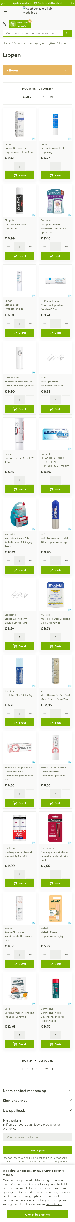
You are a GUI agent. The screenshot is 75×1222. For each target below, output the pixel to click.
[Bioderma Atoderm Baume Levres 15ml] (19, 594)
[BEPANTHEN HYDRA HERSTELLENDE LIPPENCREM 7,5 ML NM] (55, 434)
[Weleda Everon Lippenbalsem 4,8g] (55, 908)
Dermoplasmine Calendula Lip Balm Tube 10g (19, 775)
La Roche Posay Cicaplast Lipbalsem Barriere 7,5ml (52, 305)
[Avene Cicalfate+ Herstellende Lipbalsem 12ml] (19, 908)
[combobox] (33, 33)
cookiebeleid (54, 1204)
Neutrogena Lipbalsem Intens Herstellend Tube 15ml (54, 856)
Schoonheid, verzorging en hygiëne (34, 43)
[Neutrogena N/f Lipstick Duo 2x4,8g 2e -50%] (19, 828)
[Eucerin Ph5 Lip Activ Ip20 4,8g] (19, 434)
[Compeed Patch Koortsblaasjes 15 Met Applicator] (55, 200)
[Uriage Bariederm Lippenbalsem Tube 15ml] (19, 124)
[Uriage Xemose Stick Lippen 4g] (55, 124)
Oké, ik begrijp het (37, 1214)
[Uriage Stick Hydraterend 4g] (19, 281)
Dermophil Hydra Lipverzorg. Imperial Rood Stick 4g (52, 1016)
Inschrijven (37, 1150)
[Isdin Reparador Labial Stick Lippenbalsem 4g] (55, 514)
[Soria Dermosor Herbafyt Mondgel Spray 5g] (19, 988)
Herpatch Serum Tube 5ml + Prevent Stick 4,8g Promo (18, 542)
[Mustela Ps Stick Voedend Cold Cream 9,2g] (55, 594)
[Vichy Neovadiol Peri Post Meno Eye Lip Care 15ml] (55, 671)
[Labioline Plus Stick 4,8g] (19, 671)
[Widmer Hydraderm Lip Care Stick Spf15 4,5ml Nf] (19, 357)
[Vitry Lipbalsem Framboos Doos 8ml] (55, 357)
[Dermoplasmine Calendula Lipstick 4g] (55, 747)
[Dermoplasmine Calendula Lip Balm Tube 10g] (19, 747)
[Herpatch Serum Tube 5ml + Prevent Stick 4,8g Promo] (19, 514)
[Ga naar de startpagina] (41, 13)
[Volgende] (51, 1069)
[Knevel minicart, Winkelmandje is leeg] (12, 24)
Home (6, 43)
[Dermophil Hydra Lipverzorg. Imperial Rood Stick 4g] (55, 988)
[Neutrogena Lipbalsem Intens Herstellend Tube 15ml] (55, 828)
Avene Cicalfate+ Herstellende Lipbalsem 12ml (18, 936)
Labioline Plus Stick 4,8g (18, 695)
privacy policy (59, 1161)
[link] (23, 1069)
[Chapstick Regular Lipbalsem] (19, 200)
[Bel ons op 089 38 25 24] (5, 24)
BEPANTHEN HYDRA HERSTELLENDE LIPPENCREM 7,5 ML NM (55, 462)
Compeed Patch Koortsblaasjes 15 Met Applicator (53, 228)
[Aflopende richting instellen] (52, 97)
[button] (37, 70)
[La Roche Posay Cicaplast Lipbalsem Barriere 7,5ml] (55, 281)
